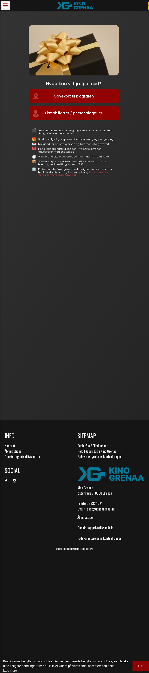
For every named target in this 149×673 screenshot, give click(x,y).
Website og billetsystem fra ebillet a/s (74, 549)
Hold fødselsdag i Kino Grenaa (96, 451)
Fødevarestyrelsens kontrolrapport (100, 456)
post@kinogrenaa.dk (100, 508)
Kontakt (10, 445)
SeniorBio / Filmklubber (92, 445)
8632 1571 (95, 503)
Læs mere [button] (10, 670)
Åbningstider (13, 451)
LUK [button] (141, 666)
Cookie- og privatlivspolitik (22, 456)
